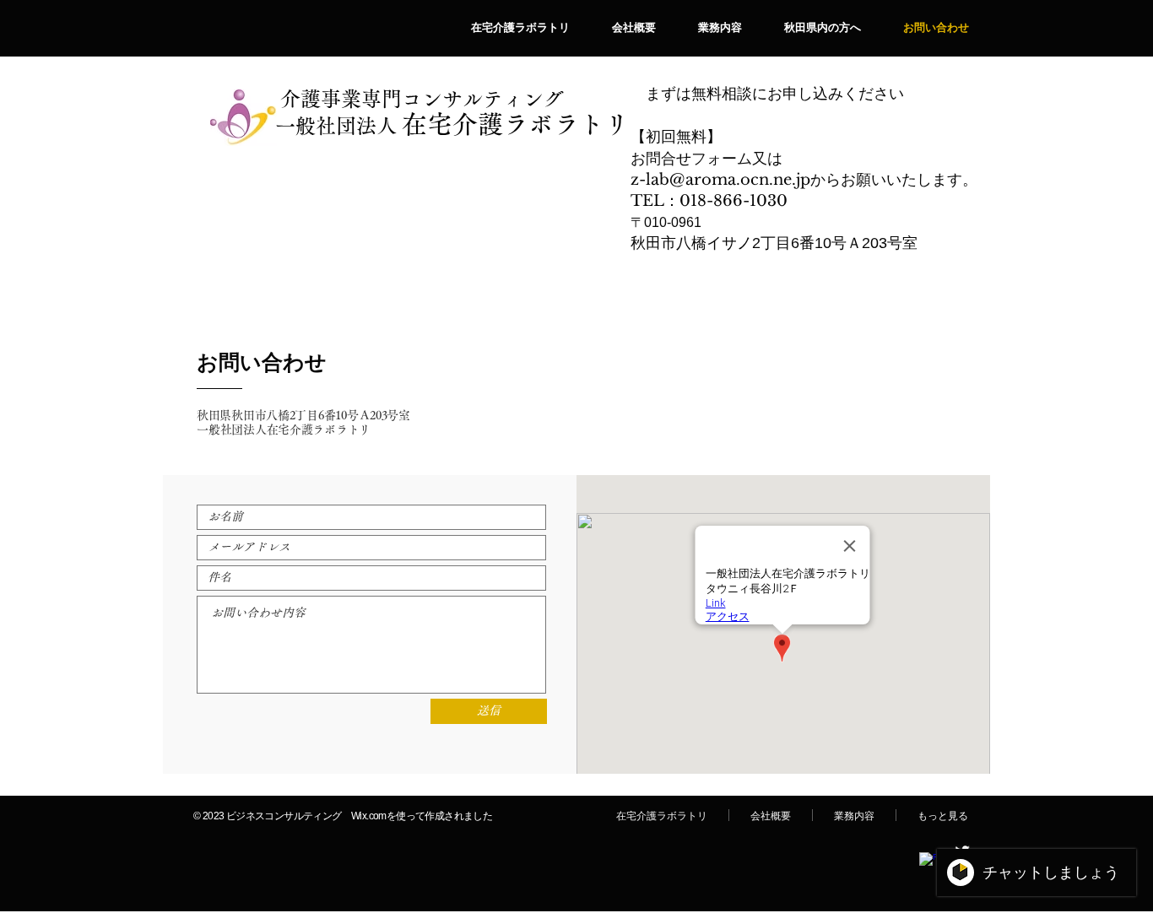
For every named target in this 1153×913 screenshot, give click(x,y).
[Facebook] (927, 860)
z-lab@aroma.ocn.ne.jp (720, 179)
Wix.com (369, 816)
